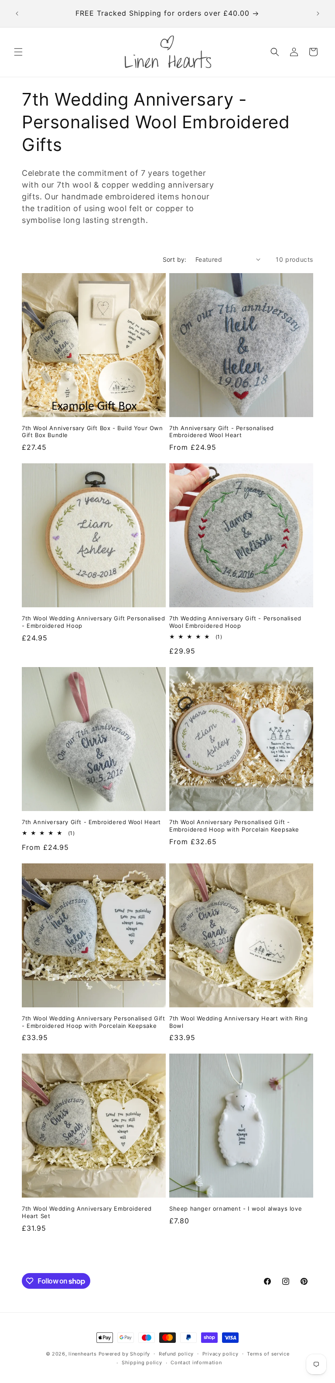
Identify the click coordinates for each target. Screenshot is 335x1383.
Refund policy (176, 1354)
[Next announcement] (318, 13)
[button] (18, 52)
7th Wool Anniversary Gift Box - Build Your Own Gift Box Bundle (92, 431)
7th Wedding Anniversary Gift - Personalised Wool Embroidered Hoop (235, 622)
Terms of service (268, 1354)
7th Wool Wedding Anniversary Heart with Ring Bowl (238, 1022)
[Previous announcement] (17, 13)
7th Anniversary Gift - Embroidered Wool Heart (91, 821)
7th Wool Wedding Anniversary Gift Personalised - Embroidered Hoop (93, 622)
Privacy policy (220, 1354)
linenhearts (82, 1354)
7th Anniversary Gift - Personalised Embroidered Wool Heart (221, 431)
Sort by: (175, 259)
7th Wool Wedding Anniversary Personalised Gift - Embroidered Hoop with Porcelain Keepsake (93, 1022)
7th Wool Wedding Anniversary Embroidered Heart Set (87, 1212)
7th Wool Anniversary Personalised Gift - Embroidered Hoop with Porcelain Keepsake (234, 825)
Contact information (196, 1362)
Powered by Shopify (124, 1354)
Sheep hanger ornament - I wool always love (235, 1208)
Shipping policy (142, 1362)
